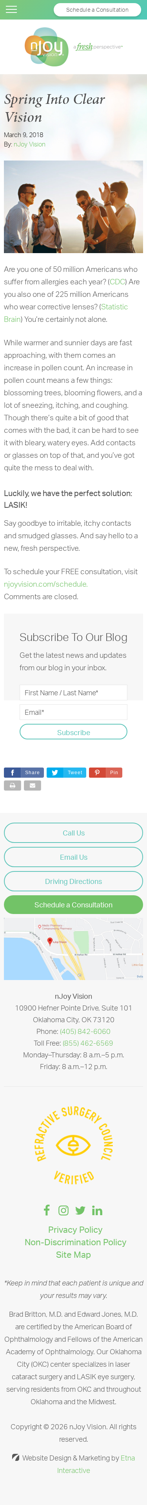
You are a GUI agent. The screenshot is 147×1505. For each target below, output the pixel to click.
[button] (105, 773)
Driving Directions (73, 881)
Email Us (73, 857)
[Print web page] (12, 785)
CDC (117, 281)
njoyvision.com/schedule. (46, 584)
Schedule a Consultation (73, 904)
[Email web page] (32, 785)
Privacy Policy (75, 1229)
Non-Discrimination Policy (76, 1242)
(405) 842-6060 (85, 1031)
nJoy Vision (29, 144)
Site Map (73, 1254)
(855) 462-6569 (88, 1043)
